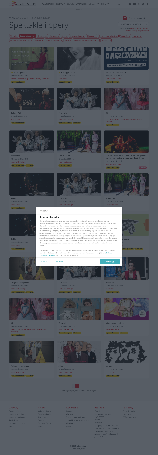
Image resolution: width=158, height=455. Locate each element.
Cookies (52, 255)
